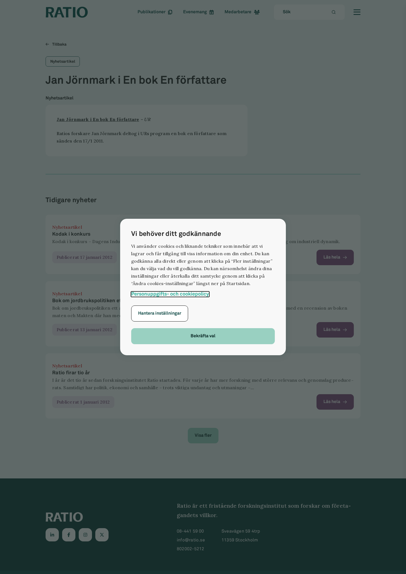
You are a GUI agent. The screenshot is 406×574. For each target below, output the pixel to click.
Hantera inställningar (159, 313)
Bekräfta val (203, 336)
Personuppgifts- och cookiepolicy (170, 294)
